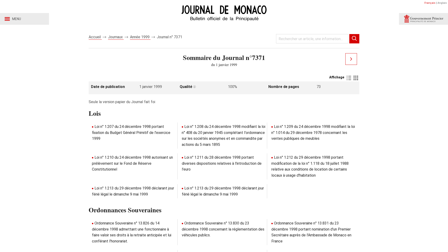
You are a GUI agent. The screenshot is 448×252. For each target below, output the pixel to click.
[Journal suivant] (351, 59)
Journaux (116, 37)
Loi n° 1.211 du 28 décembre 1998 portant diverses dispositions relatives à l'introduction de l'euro (222, 163)
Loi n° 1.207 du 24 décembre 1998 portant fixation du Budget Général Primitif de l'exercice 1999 (131, 132)
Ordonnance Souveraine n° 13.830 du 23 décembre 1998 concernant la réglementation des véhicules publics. (223, 229)
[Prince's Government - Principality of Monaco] (423, 19)
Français (429, 2)
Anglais (442, 2)
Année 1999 (140, 37)
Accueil (95, 37)
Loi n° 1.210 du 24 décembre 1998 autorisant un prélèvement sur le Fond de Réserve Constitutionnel (132, 163)
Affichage (336, 77)
